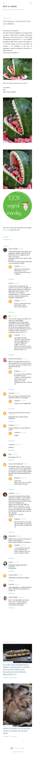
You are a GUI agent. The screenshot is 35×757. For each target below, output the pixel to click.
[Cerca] (31, 3)
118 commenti (13, 677)
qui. (23, 37)
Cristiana (17, 266)
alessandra (12, 536)
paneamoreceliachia (15, 359)
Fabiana (21, 39)
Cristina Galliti (13, 575)
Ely (10, 316)
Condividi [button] (5, 237)
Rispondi (11, 279)
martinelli (12, 444)
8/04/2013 (23, 432)
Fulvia (10, 562)
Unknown (12, 393)
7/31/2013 (20, 575)
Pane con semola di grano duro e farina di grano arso (16, 731)
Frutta (10, 239)
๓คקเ (10, 454)
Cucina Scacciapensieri (16, 464)
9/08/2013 (21, 597)
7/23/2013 (17, 444)
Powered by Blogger (19, 748)
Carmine (11, 584)
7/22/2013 (21, 249)
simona (11, 283)
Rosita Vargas (13, 597)
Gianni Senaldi (13, 249)
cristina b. (12, 493)
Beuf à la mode (10, 6)
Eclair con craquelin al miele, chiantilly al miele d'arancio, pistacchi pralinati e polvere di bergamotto (16, 670)
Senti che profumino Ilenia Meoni (19, 412)
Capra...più (6, 230)
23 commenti (13, 736)
